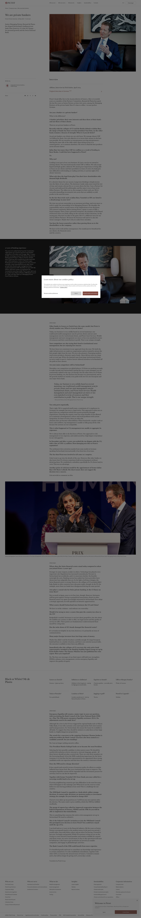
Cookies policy (63, 287)
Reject (76, 293)
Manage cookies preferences (51, 293)
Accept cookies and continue (90, 293)
